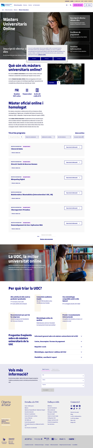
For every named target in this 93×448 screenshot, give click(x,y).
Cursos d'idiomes (28, 418)
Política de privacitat (54, 444)
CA (66, 5)
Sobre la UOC (77, 1)
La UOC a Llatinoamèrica (76, 416)
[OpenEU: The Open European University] (11, 441)
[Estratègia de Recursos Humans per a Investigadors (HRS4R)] (4, 441)
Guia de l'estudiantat (52, 408)
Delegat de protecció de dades (65, 444)
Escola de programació (30, 422)
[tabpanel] (62, 383)
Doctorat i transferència (30, 414)
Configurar (59, 58)
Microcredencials (51, 410)
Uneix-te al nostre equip (53, 416)
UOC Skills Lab (28, 420)
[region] (47, 53)
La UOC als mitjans (75, 418)
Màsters (26, 408)
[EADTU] (72, 439)
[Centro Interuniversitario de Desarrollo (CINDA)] (55, 439)
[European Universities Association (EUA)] (63, 439)
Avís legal (47, 444)
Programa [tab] (45, 369)
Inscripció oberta (78, 137)
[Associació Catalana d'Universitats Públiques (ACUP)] (28, 439)
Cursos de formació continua (31, 416)
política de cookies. (42, 54)
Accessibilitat (74, 444)
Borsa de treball (51, 414)
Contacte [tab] (55, 369)
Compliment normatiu (29, 444)
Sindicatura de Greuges (39, 444)
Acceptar (34, 58)
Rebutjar (47, 58)
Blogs (72, 414)
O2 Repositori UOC (52, 418)
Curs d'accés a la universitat (31, 427)
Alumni (71, 1)
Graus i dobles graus (29, 406)
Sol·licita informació (78, 5)
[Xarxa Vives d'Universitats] (38, 439)
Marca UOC (73, 420)
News (82, 1)
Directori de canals (75, 412)
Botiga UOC (73, 422)
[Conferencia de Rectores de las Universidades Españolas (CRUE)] (47, 439)
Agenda (85, 1)
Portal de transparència (53, 422)
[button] (73, 147)
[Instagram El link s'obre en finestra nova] (72, 406)
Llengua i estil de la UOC (53, 420)
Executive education (29, 412)
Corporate (67, 1)
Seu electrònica (51, 424)
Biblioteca (50, 406)
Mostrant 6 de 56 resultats (46, 235)
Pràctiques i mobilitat (52, 412)
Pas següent (45, 390)
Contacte (90, 1)
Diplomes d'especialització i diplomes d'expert (35, 410)
